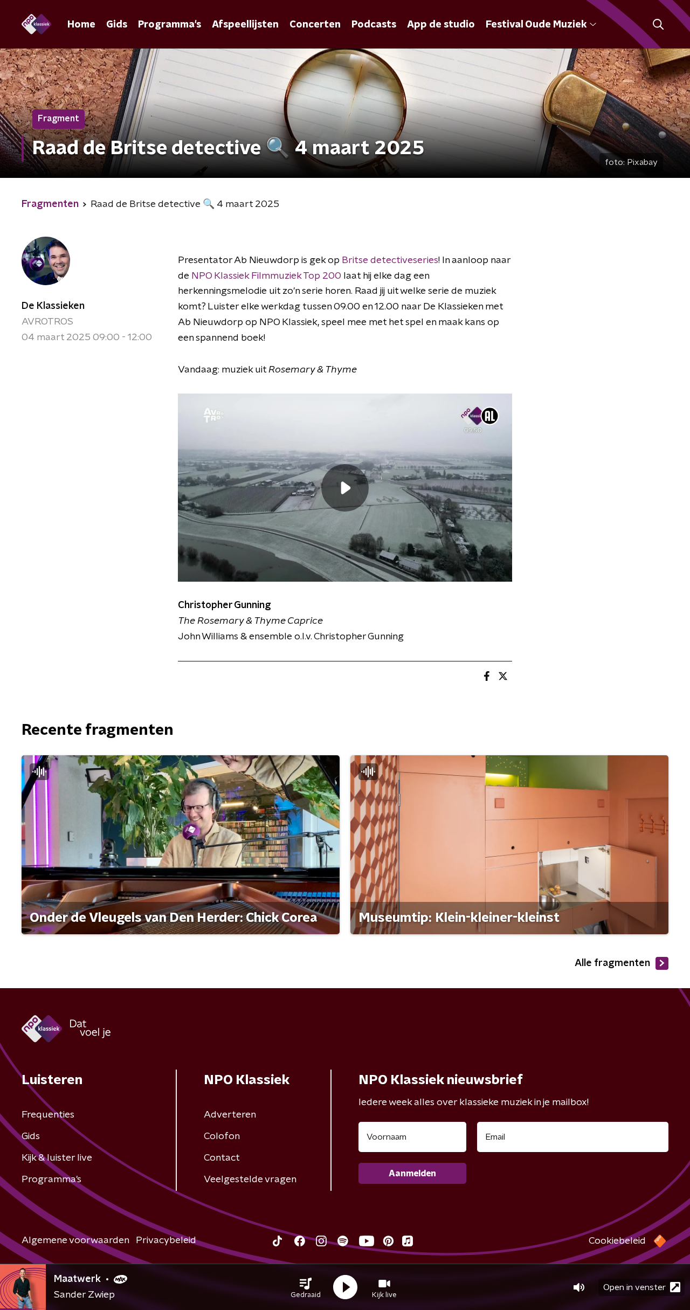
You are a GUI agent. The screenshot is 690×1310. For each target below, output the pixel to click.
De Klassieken (53, 306)
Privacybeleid (166, 1240)
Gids (116, 25)
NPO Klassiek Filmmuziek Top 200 (266, 276)
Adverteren (230, 1115)
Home (81, 25)
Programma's (169, 25)
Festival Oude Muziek (536, 25)
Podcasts (373, 25)
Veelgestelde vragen (250, 1179)
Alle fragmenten (612, 963)
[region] (345, 488)
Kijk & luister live (57, 1158)
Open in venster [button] (634, 1287)
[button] (305, 1287)
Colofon (222, 1136)
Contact (222, 1158)
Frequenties (48, 1115)
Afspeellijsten (245, 25)
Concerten (315, 25)
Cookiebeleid (617, 1241)
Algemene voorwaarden (75, 1240)
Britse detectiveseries (390, 260)
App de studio (441, 25)
